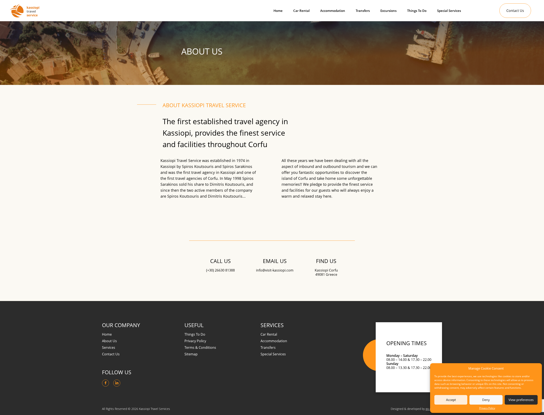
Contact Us (515, 10)
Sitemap (191, 354)
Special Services (449, 11)
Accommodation (332, 11)
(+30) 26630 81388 (220, 270)
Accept (451, 400)
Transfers (363, 11)
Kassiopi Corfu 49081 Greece (326, 272)
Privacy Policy (487, 408)
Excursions (388, 11)
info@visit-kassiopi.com (274, 270)
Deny (486, 400)
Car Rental (301, 11)
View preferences (521, 400)
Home (278, 11)
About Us (109, 341)
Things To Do (416, 11)
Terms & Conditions (200, 348)
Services (108, 348)
